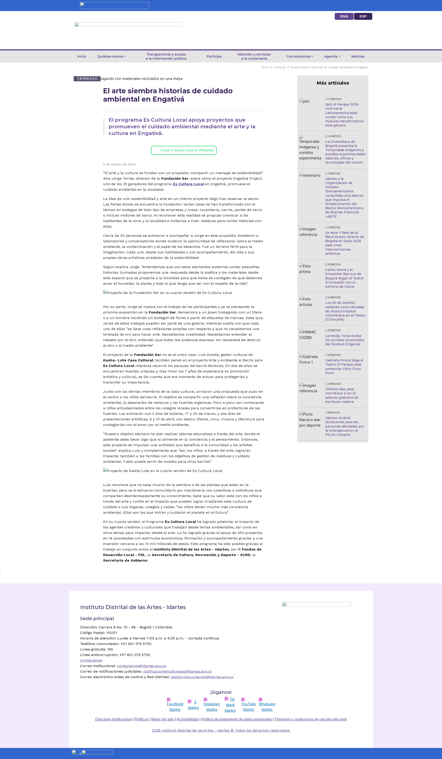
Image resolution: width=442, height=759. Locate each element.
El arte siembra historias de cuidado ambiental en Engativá (329, 67)
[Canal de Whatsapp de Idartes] (267, 705)
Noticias (358, 56)
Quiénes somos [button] (110, 56)
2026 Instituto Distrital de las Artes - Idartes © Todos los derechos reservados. (221, 730)
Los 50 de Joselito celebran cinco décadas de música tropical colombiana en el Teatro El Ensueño (345, 311)
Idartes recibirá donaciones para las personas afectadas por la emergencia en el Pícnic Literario (344, 426)
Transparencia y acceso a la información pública (166, 56)
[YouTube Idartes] (248, 705)
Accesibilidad (188, 719)
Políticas (141, 719)
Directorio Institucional (113, 719)
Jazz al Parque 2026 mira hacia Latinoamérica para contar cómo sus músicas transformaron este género (344, 114)
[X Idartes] (193, 705)
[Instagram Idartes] (212, 705)
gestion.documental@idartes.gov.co (202, 677)
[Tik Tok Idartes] (230, 705)
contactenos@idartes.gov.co (141, 666)
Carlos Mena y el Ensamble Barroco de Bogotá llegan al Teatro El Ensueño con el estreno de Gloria (344, 278)
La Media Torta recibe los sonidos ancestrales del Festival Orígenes (344, 340)
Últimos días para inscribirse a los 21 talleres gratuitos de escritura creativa (341, 395)
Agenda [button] (330, 56)
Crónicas (279, 67)
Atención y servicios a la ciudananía (254, 56)
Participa (214, 56)
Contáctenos (91, 660)
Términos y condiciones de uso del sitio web (311, 719)
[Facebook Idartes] (175, 705)
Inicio (81, 56)
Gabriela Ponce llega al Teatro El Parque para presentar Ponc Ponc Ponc (344, 366)
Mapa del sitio (162, 719)
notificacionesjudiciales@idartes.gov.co (177, 671)
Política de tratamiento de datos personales (236, 719)
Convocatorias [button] (299, 56)
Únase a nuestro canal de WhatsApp (187, 150)
